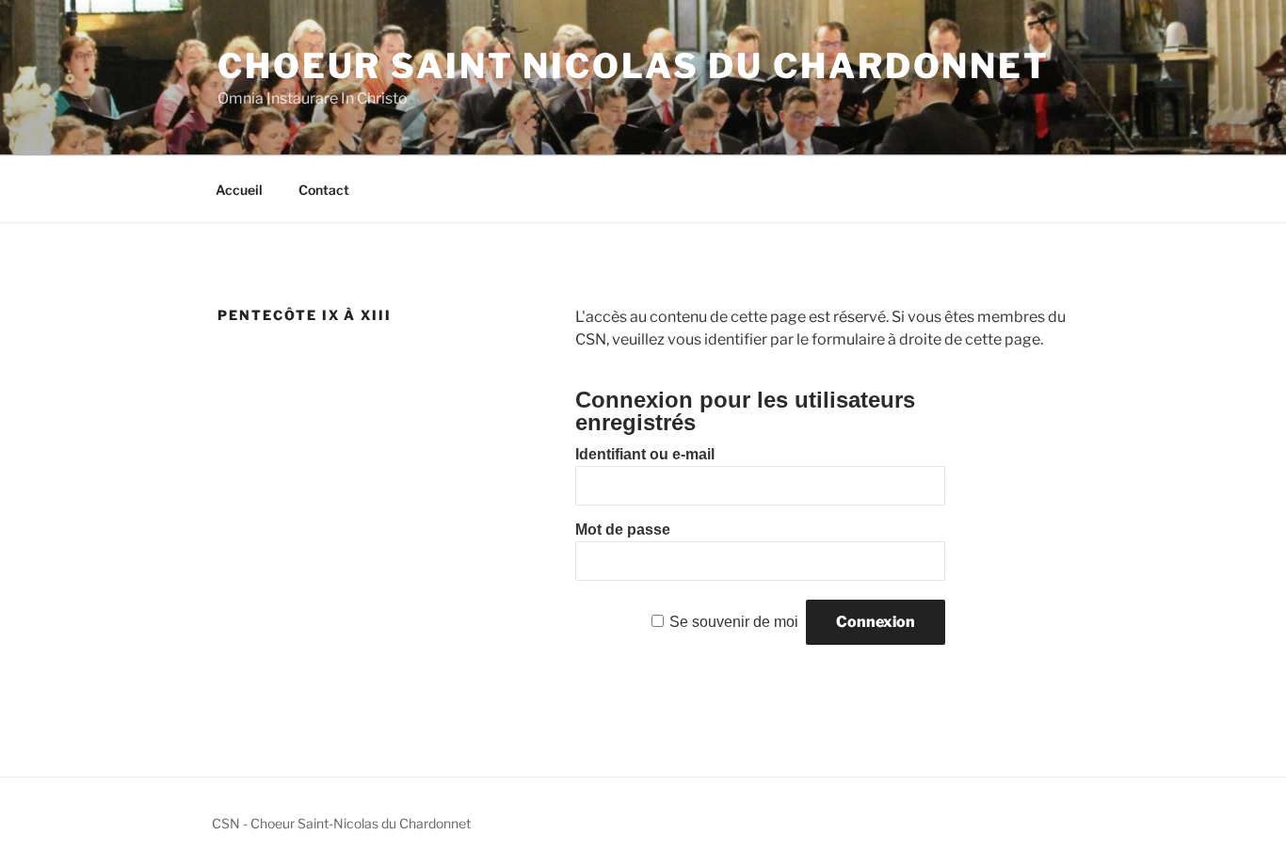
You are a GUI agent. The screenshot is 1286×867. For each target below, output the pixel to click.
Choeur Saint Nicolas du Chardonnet (633, 66)
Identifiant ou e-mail (645, 454)
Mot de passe (622, 530)
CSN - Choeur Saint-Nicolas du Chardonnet (341, 823)
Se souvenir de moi (733, 622)
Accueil (239, 190)
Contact (323, 190)
